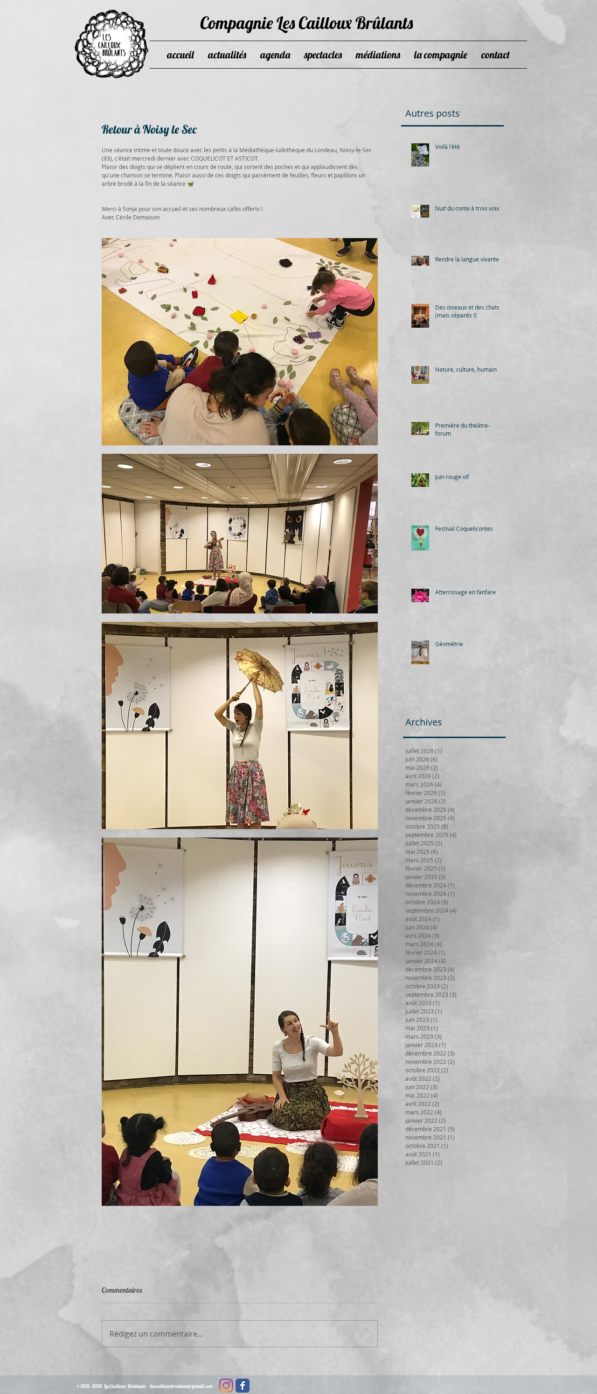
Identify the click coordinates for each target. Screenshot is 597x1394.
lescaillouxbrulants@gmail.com (181, 1386)
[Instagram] (226, 1386)
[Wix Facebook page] (243, 1386)
